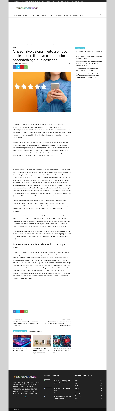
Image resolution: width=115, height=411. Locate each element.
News (52, 1)
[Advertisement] (57, 31)
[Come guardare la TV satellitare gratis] (48, 390)
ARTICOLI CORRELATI (20, 331)
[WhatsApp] (26, 67)
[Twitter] (18, 67)
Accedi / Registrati (30, 1)
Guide (61, 1)
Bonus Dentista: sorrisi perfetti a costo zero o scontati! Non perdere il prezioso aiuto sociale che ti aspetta (25, 323)
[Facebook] (14, 67)
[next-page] (16, 357)
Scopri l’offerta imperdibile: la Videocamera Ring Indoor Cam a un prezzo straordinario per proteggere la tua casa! (89, 63)
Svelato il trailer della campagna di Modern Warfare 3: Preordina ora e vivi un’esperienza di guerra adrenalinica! (58, 323)
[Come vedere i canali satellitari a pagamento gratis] (48, 398)
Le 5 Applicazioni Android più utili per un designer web (89, 52)
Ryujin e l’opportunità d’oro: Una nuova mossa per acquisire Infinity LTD (89, 57)
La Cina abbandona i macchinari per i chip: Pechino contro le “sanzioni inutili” (62, 350)
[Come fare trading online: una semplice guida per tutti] (47, 382)
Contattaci (77, 1)
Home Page (37, 1)
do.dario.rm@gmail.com (25, 397)
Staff (82, 1)
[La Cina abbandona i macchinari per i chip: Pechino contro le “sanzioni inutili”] (62, 341)
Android (57, 1)
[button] (100, 15)
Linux (71, 1)
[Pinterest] (22, 67)
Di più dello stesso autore (35, 331)
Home (14, 45)
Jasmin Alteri (17, 63)
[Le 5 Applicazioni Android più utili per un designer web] (22, 341)
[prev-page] (14, 357)
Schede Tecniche (46, 1)
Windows (67, 1)
